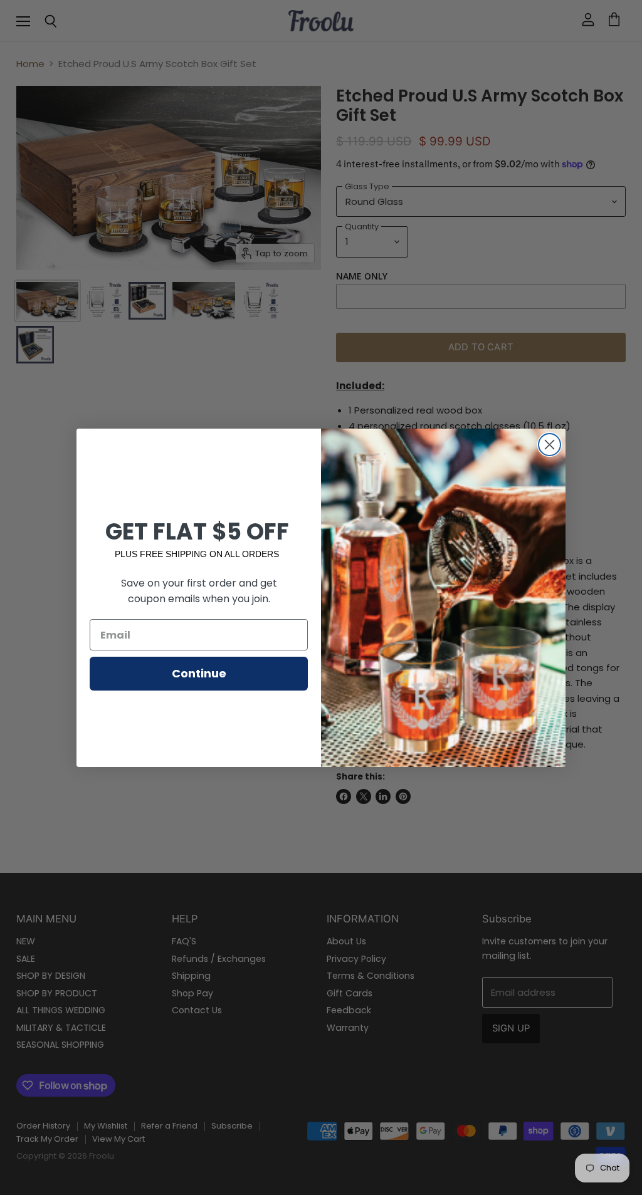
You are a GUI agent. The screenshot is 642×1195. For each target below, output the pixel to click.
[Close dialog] (549, 445)
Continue (199, 673)
